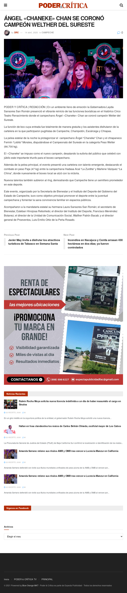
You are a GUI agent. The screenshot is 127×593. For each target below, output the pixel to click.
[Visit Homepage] (63, 5)
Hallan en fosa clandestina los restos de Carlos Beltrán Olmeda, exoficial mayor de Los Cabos (70, 426)
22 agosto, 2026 (13, 412)
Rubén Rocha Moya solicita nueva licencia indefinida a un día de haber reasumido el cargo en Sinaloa (70, 402)
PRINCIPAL (47, 579)
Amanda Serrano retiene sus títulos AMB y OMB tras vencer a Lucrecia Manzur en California (68, 451)
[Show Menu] (5, 5)
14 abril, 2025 (31, 32)
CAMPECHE (48, 32)
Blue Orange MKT (30, 585)
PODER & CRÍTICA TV (25, 579)
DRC (16, 32)
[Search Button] (121, 5)
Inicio (6, 579)
